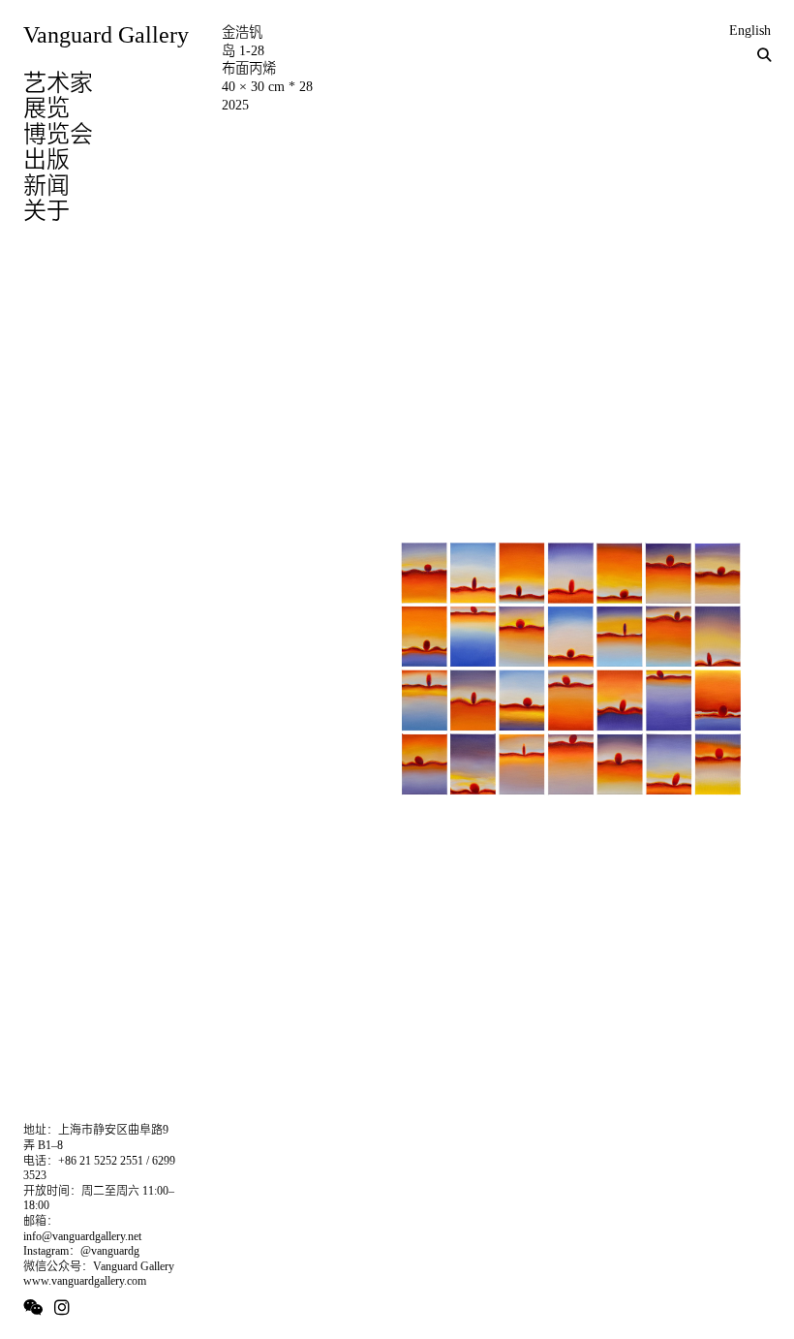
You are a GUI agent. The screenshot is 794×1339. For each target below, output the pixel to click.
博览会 (58, 133)
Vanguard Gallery (106, 34)
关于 (46, 210)
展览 (46, 107)
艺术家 (58, 82)
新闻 (46, 185)
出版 (46, 158)
